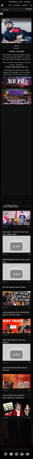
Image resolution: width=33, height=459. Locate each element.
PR (31, 5)
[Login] (29, 2)
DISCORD (28, 9)
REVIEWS (17, 5)
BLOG (20, 2)
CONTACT (25, 5)
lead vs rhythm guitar (10, 207)
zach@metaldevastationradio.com (16, 67)
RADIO (26, 2)
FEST (10, 5)
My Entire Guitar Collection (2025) (14, 287)
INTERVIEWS (13, 2)
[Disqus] (16, 129)
